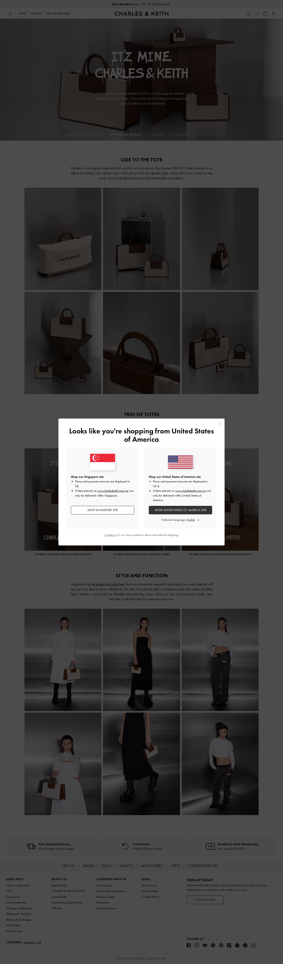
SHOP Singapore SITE (102, 510)
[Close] (219, 424)
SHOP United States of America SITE (180, 510)
